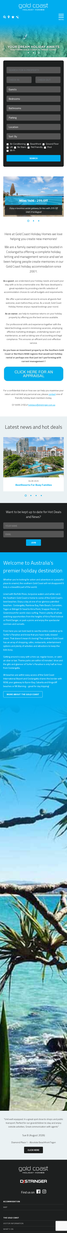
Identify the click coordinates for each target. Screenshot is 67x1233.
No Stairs (21, 147)
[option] (33, 40)
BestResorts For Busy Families (33, 485)
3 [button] (39, 53)
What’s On (8, 1229)
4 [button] (41, 495)
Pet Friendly (37, 147)
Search (33, 158)
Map (5, 1207)
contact (52, 394)
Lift (11, 147)
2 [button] (33, 52)
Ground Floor (52, 144)
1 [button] (28, 52)
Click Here (33, 1150)
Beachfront (35, 144)
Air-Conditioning (18, 144)
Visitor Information (13, 1223)
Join (33, 542)
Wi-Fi (12, 150)
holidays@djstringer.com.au (41, 405)
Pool (49, 147)
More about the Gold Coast (23, 694)
